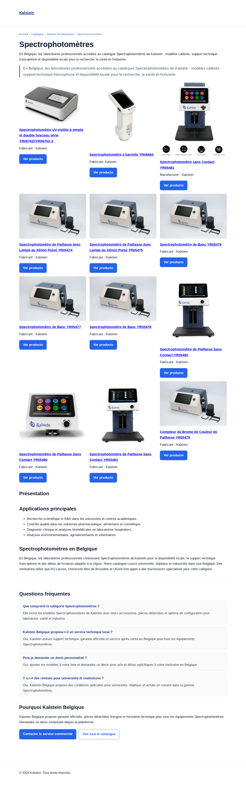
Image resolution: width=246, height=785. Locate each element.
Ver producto (33, 159)
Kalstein (26, 13)
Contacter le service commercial (47, 734)
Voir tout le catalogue (99, 734)
